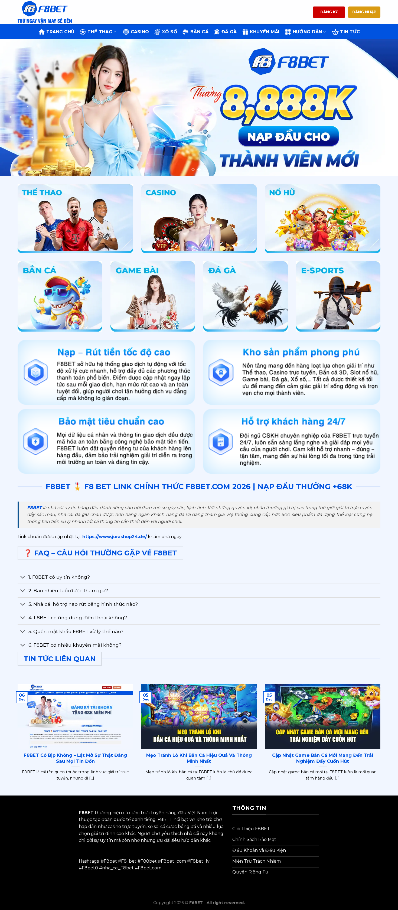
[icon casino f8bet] (199, 218)
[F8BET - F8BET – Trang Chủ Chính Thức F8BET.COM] (45, 12)
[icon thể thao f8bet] (75, 218)
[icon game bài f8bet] (152, 296)
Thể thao (100, 31)
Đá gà (229, 31)
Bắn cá (199, 31)
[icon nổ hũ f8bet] (322, 218)
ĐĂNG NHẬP (364, 12)
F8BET (34, 507)
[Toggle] (23, 577)
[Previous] (15, 107)
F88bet (149, 861)
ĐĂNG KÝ (329, 12)
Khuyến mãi (265, 31)
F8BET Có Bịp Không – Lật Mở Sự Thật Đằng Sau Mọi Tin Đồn (75, 758)
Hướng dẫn (307, 31)
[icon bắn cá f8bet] (60, 296)
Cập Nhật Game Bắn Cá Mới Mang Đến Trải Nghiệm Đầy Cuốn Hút (322, 758)
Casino (140, 31)
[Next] (383, 107)
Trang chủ (60, 31)
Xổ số (169, 31)
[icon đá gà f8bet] (245, 296)
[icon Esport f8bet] (338, 296)
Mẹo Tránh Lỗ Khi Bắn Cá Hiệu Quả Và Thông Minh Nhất (199, 758)
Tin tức (350, 31)
